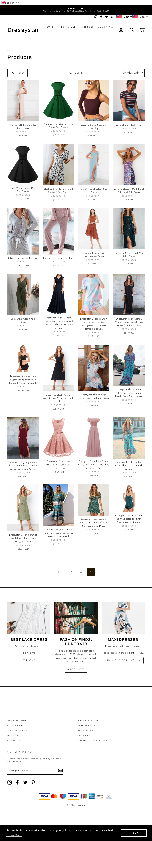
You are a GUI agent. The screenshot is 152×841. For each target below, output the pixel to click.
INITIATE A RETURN (16, 735)
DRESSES (87, 26)
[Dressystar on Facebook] (17, 782)
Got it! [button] (134, 833)
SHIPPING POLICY (86, 725)
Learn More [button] (14, 835)
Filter (20, 73)
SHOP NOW (76, 669)
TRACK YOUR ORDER (17, 730)
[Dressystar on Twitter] (25, 782)
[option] (76, 10)
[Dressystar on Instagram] (9, 782)
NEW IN (50, 26)
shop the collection (123, 660)
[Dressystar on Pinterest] (33, 782)
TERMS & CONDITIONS (88, 720)
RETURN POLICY (85, 730)
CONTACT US (13, 740)
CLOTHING (105, 26)
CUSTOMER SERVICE (17, 725)
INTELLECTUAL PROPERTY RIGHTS (94, 740)
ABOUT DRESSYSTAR (16, 720)
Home (10, 50)
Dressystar (23, 30)
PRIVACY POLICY (86, 735)
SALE (47, 33)
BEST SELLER (68, 26)
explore (28, 660)
